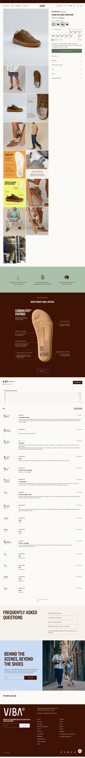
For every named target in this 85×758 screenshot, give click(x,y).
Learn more (42, 371)
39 (71, 32)
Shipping (62, 719)
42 (53, 36)
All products (6, 5)
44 (62, 36)
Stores (38, 719)
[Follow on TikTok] (75, 752)
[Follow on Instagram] (68, 752)
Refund (61, 726)
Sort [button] (4, 408)
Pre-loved (39, 731)
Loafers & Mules (41, 741)
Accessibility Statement (65, 736)
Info (65, 5)
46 (71, 36)
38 (66, 32)
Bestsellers (40, 736)
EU (69, 29)
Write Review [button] (77, 382)
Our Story (39, 721)
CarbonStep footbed (42, 726)
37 (62, 32)
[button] (38, 599)
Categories (18, 5)
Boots (38, 744)
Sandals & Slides (41, 739)
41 (79, 32)
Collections (25, 5)
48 (79, 36)
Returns (61, 729)
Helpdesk (62, 731)
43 (58, 36)
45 (66, 36)
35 (53, 32)
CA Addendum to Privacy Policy (67, 734)
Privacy (61, 721)
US (71, 29)
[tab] (78, 408)
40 (75, 32)
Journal (39, 729)
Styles (12, 5)
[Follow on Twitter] (65, 752)
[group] (11, 381)
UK (73, 29)
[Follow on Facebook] (61, 752)
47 (75, 36)
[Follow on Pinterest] (71, 752)
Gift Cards (39, 724)
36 (58, 32)
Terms (61, 724)
